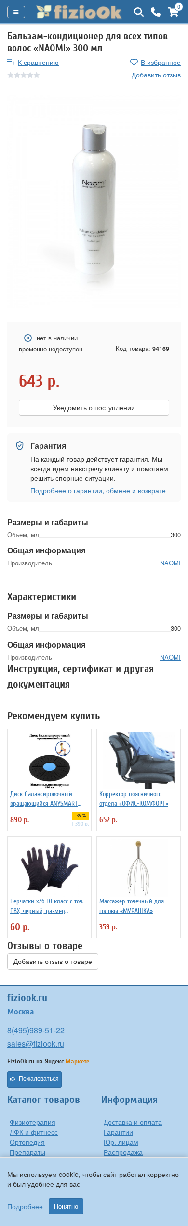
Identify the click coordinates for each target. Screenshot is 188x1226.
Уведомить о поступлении (94, 408)
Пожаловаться (39, 1079)
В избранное (161, 62)
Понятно (66, 1206)
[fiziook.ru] (79, 12)
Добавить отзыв (156, 74)
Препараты (27, 1152)
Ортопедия (27, 1142)
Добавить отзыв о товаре (52, 961)
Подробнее (25, 1206)
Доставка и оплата (133, 1121)
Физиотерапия (32, 1121)
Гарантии (118, 1132)
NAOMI (170, 562)
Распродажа (123, 1152)
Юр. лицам (121, 1142)
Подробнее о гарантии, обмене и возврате (98, 490)
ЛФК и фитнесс (34, 1132)
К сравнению (38, 62)
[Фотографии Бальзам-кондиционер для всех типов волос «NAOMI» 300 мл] (94, 201)
